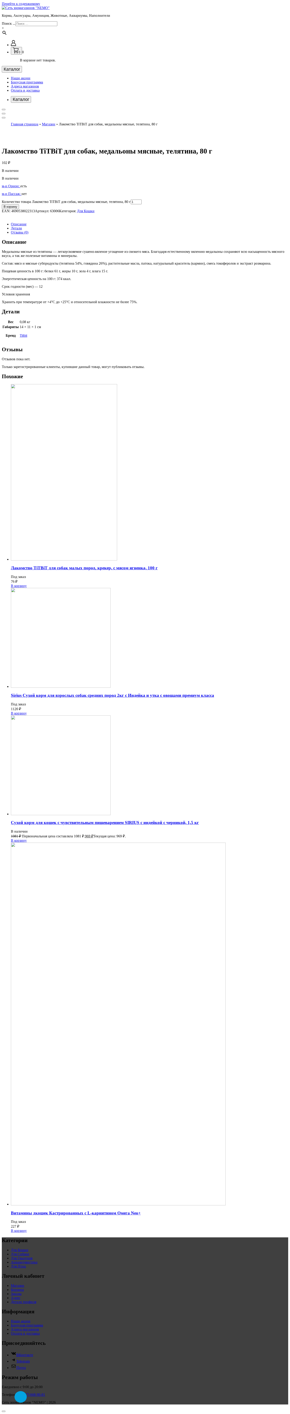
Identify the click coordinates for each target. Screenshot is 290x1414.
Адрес (15, 1298)
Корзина (17, 1290)
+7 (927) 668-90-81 (31, 1395)
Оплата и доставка (25, 90)
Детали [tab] (16, 228)
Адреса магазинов (25, 86)
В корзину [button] (19, 586)
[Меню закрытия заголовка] (3, 113)
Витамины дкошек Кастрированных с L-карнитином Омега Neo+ (76, 1213)
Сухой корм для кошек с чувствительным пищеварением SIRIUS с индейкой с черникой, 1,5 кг (105, 822)
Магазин (48, 124)
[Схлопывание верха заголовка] (3, 117)
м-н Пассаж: (12, 194)
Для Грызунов (22, 1258)
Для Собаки (20, 1254)
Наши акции (20, 78)
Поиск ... (8, 23)
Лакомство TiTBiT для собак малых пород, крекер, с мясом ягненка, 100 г (84, 568)
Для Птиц (18, 1266)
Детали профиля (23, 1302)
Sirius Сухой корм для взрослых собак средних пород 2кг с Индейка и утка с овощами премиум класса (112, 695)
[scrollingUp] (3, 1411)
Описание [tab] (19, 224)
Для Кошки (85, 211)
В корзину (10, 206)
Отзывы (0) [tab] (19, 232)
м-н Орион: (11, 186)
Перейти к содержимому (21, 4)
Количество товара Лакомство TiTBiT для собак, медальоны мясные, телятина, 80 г (66, 202)
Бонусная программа (27, 82)
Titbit (23, 335)
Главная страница (24, 124)
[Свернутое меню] (3, 109)
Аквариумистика (24, 1262)
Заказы (16, 1294)
